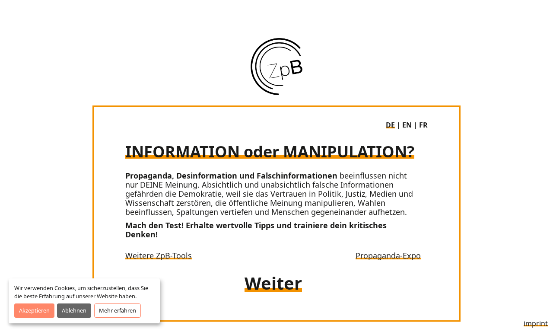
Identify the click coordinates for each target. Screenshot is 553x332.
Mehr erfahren (117, 310)
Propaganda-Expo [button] (388, 255)
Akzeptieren (34, 310)
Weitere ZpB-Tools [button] (158, 255)
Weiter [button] (273, 283)
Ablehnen (74, 310)
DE (390, 125)
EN (407, 125)
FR (423, 125)
